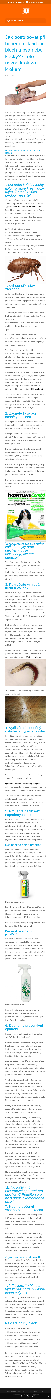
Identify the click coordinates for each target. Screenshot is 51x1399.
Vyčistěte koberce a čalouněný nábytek (22, 783)
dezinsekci (18, 839)
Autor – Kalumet (34, 657)
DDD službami (36, 389)
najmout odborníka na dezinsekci (26, 207)
